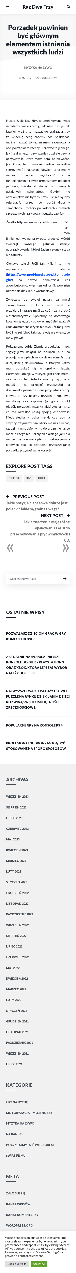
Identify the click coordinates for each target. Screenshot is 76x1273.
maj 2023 (12, 839)
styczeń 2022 (16, 1010)
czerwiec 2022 (17, 957)
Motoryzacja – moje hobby (29, 1112)
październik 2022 (19, 914)
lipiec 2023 (14, 818)
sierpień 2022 (16, 935)
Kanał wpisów (18, 1204)
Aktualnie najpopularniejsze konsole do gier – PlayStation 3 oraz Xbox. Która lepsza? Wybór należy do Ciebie (36, 665)
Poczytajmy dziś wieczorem (30, 1145)
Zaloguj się (15, 1193)
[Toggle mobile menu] (7, 6)
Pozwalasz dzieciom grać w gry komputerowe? (36, 636)
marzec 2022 (16, 989)
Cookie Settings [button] (16, 1263)
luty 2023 (13, 871)
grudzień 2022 (17, 893)
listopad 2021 (17, 1032)
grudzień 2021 (17, 1021)
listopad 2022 (17, 903)
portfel (14, 478)
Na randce (15, 1134)
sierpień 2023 (16, 807)
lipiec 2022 (14, 946)
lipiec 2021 (14, 1064)
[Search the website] (68, 7)
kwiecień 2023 (17, 850)
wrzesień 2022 (17, 925)
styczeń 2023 (16, 882)
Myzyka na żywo (38, 67)
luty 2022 (13, 1000)
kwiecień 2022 (17, 978)
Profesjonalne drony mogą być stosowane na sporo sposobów (36, 745)
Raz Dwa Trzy (38, 7)
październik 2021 (19, 1042)
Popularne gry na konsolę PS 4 (34, 725)
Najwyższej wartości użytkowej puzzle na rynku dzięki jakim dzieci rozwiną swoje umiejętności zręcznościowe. (38, 699)
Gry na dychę (17, 1102)
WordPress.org (19, 1225)
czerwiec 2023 (17, 828)
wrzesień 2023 (17, 796)
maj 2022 (12, 968)
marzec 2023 (16, 861)
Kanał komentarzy (22, 1215)
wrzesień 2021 (17, 1053)
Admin (24, 78)
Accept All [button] (39, 1263)
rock (41, 478)
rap (28, 478)
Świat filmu (16, 1155)
